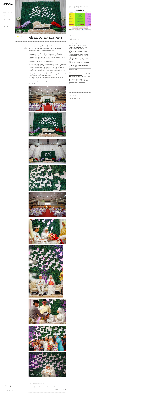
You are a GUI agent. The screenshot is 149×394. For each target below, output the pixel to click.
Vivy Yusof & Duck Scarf (74, 79)
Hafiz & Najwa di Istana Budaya (75, 75)
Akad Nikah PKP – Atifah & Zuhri (76, 62)
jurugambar (40, 386)
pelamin (53, 386)
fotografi (36, 386)
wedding (39, 387)
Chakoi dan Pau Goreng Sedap (75, 58)
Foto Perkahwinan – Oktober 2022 (76, 55)
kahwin (43, 386)
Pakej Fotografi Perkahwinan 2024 (6, 19)
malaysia (49, 386)
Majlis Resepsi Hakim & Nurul (75, 54)
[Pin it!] (65, 389)
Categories (71, 38)
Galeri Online (5, 22)
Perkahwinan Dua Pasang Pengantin (76, 73)
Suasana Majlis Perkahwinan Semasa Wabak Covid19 (80, 68)
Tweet (25, 45)
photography (35, 387)
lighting (46, 386)
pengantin (56, 386)
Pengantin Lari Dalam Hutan (75, 47)
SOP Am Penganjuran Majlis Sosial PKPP (77, 71)
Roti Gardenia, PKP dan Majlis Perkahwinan (78, 76)
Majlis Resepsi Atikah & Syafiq (75, 48)
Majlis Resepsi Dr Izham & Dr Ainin (76, 50)
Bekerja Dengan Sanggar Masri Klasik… (77, 82)
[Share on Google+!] (63, 389)
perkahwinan (61, 386)
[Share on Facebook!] (61, 389)
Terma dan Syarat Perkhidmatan (6, 26)
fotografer (32, 386)
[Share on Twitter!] (59, 389)
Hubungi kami (5, 29)
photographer (31, 387)
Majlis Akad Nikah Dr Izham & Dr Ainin (77, 51)
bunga (30, 386)
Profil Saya (5, 15)
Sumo (25, 47)
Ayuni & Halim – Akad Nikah (75, 80)
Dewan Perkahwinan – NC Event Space (77, 59)
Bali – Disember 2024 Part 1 (75, 46)
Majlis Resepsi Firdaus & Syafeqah (76, 57)
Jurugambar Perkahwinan (33, 383)
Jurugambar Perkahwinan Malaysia (7, 12)
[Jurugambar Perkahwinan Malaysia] (8, 5)
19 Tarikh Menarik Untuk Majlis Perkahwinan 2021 (79, 65)
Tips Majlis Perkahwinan (41, 383)
